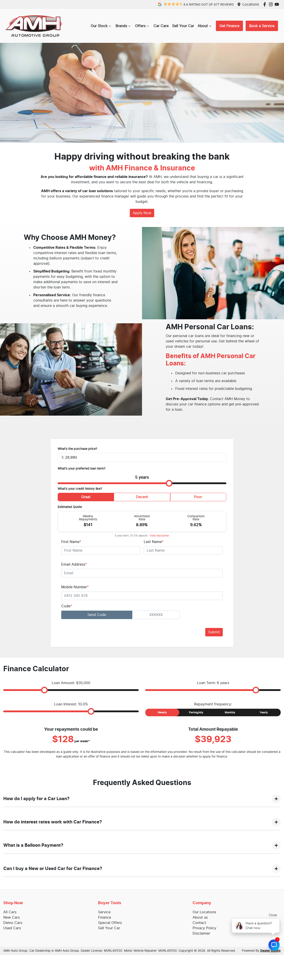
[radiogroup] (142, 498)
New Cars (11, 917)
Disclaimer (201, 933)
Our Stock (99, 26)
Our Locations (204, 912)
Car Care (161, 26)
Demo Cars (12, 923)
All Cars (9, 912)
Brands (121, 26)
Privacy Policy (204, 928)
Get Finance (229, 26)
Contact (199, 923)
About (203, 26)
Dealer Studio (270, 950)
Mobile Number (75, 587)
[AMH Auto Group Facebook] (265, 4)
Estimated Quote (70, 507)
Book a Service (261, 26)
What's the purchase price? (77, 448)
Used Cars (12, 928)
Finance (104, 917)
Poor (198, 497)
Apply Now (142, 213)
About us (200, 917)
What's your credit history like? (80, 488)
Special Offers (110, 923)
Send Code (96, 615)
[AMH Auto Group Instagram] (272, 4)
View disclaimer (159, 535)
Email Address (74, 564)
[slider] (169, 483)
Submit (214, 632)
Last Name (154, 542)
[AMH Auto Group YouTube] (278, 4)
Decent (142, 497)
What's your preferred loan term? (81, 468)
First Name (71, 542)
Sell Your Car (183, 26)
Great (86, 497)
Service (104, 912)
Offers (140, 26)
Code (66, 606)
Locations (251, 4)
